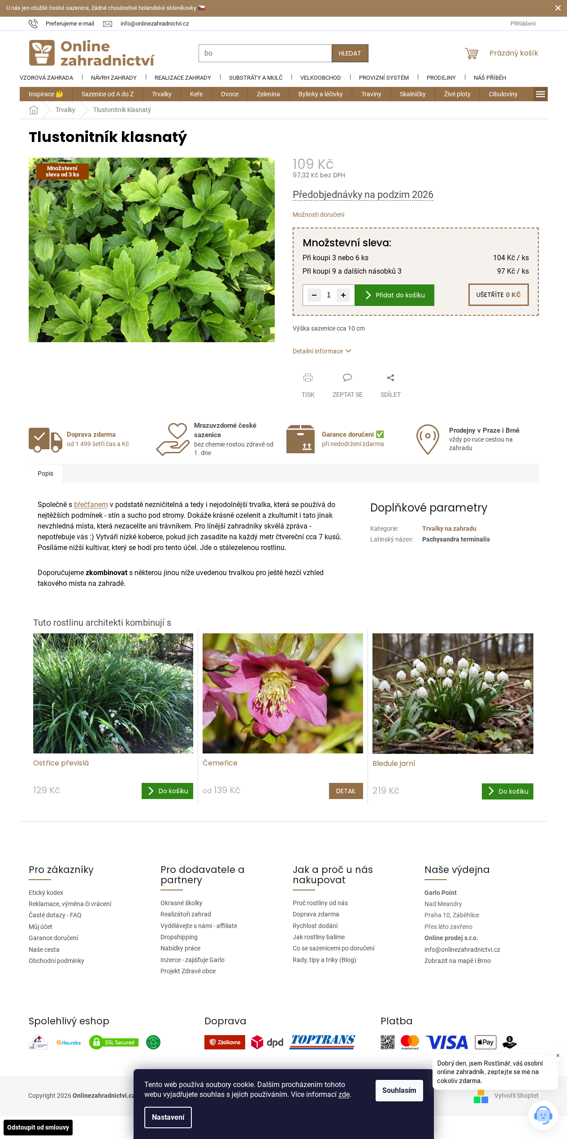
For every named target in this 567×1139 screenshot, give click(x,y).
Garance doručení (53, 937)
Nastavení (168, 1117)
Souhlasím (399, 1090)
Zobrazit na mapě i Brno (457, 960)
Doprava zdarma (316, 914)
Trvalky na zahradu (449, 528)
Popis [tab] (45, 473)
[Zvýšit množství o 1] (343, 295)
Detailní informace (318, 351)
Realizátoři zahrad (185, 914)
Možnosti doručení (318, 214)
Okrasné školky (181, 903)
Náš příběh (490, 77)
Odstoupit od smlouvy (38, 1127)
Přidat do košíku (400, 295)
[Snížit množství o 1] (314, 295)
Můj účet (40, 926)
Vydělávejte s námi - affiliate (198, 925)
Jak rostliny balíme (319, 937)
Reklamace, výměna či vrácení (70, 903)
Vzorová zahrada (46, 77)
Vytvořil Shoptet (516, 1095)
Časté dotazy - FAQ (55, 915)
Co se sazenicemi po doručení (333, 948)
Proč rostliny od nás (320, 903)
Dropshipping (179, 937)
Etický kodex (46, 892)
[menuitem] (46, 94)
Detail (346, 791)
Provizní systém (384, 77)
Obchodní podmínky (56, 960)
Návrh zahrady (114, 77)
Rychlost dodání (315, 925)
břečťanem (91, 504)
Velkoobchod (320, 77)
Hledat (350, 53)
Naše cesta (44, 949)
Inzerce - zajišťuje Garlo (192, 959)
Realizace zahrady (183, 77)
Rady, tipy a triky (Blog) (324, 959)
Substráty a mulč (255, 77)
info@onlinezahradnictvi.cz (462, 949)
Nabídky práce (180, 948)
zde (344, 1094)
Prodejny (441, 77)
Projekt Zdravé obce (188, 971)
